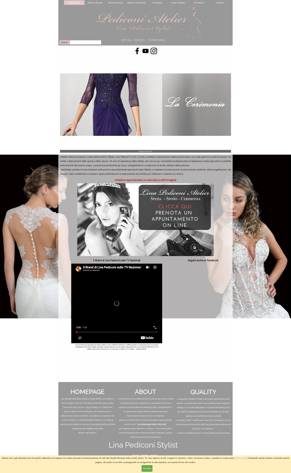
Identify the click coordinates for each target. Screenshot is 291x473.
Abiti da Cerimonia (136, 2)
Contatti (220, 2)
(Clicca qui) (240, 458)
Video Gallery (178, 2)
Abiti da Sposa (95, 2)
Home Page (74, 2)
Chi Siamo (199, 2)
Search (65, 42)
